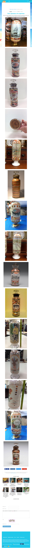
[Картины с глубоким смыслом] (26, 489)
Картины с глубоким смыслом (26, 493)
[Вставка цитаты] (14, 510)
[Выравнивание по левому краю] (7, 510)
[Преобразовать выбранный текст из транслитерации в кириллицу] (15, 510)
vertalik (19, 11)
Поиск (15, 537)
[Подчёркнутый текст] (5, 510)
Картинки (11, 11)
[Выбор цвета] (12, 510)
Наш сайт (4, 539)
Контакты (18, 537)
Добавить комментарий (6, 526)
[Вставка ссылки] (10, 510)
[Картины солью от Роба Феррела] (19, 480)
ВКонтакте (5, 546)
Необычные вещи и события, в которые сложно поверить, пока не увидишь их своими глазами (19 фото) (5, 495)
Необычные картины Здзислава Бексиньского (5, 484)
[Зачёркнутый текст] (6, 510)
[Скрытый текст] (13, 510)
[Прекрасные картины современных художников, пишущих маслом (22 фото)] (13, 480)
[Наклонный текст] (4, 510)
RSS (9, 546)
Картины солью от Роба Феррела (19, 484)
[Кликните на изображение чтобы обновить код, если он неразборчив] (11, 522)
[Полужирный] (3, 510)
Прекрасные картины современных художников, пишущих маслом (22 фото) (13, 484)
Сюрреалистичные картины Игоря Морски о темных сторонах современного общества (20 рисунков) (26, 486)
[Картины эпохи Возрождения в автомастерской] (19, 489)
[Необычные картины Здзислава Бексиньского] (6, 480)
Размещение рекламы (10, 537)
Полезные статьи (22, 537)
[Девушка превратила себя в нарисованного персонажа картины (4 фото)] (13, 489)
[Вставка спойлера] (16, 510)
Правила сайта (5, 537)
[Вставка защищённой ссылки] (11, 510)
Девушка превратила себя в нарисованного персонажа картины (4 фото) (13, 494)
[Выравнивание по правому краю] (8, 510)
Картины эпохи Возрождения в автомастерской (19, 494)
